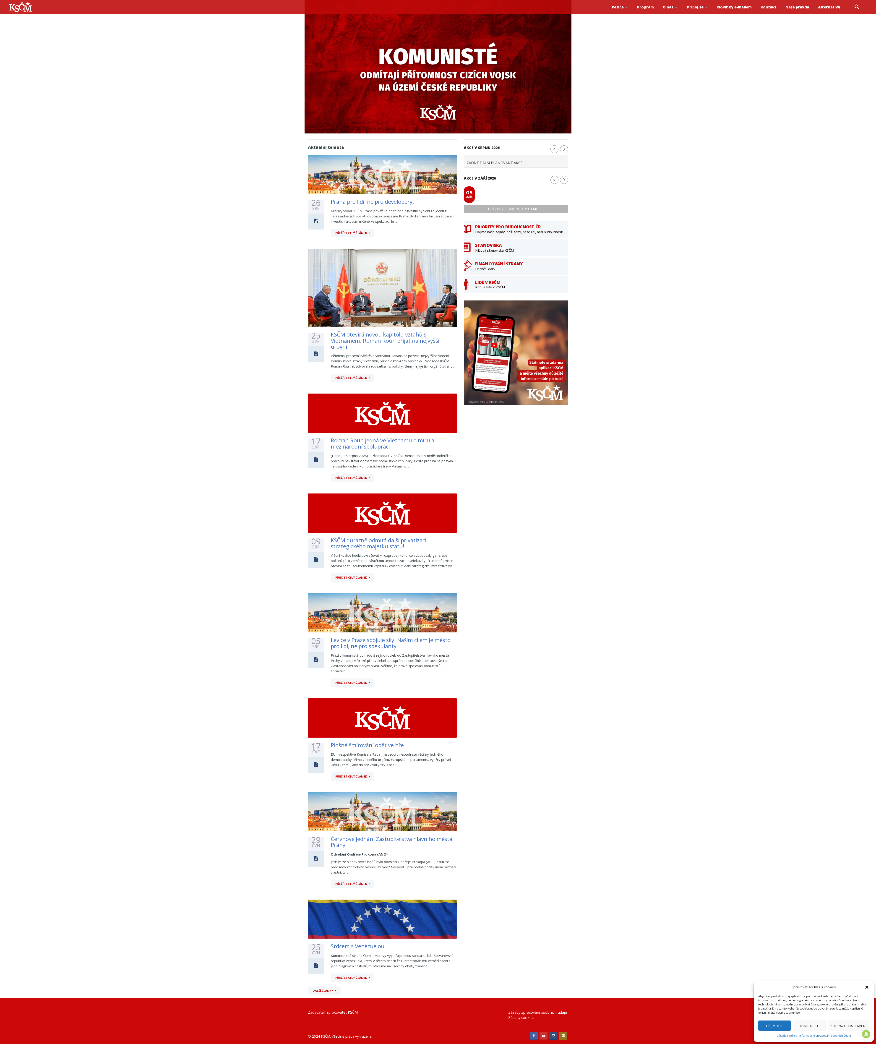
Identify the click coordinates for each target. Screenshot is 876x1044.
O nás (668, 7)
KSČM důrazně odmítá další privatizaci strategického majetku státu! (378, 543)
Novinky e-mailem (734, 7)
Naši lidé (676, 13)
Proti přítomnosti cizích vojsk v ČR (624, 12)
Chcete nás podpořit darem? (675, 12)
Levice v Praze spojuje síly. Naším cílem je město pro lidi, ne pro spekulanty (391, 643)
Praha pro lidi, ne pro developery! (372, 201)
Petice (618, 7)
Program (645, 7)
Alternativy (829, 7)
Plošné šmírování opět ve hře (367, 745)
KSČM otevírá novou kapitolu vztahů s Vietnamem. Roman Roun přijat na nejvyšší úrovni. (385, 340)
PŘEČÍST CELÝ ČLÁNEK (351, 233)
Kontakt (769, 7)
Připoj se (695, 7)
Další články (323, 991)
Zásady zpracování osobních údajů (537, 1012)
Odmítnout (809, 1025)
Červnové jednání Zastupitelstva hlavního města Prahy (391, 841)
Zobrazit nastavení (848, 1025)
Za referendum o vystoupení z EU (625, 12)
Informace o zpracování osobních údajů (825, 1036)
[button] (867, 987)
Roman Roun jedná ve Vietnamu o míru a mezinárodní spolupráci (382, 443)
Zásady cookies (787, 1036)
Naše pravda (797, 7)
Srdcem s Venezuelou (357, 946)
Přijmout (774, 1025)
